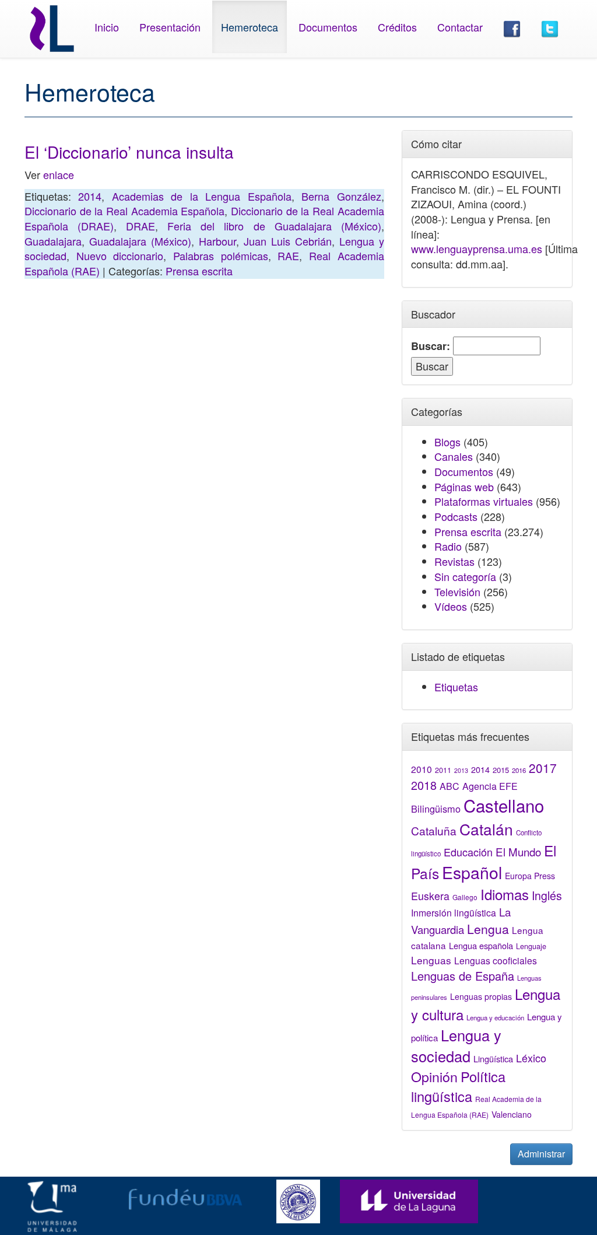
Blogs (447, 441)
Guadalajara (53, 241)
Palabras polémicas (220, 255)
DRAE (140, 225)
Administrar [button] (541, 1153)
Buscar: (430, 346)
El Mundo (518, 851)
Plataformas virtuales (483, 501)
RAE (288, 255)
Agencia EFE (490, 786)
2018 (424, 784)
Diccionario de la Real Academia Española (124, 210)
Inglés (547, 895)
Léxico (531, 1057)
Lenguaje (531, 946)
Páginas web (464, 486)
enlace (58, 174)
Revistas (454, 561)
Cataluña (433, 830)
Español (472, 872)
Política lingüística (458, 1086)
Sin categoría (465, 576)
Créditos (397, 26)
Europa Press (530, 875)
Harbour (217, 241)
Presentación (170, 26)
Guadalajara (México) (140, 241)
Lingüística (493, 1058)
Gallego (464, 897)
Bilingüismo (436, 809)
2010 (421, 768)
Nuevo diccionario (120, 255)
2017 (543, 767)
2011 (443, 770)
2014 (89, 196)
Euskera (430, 895)
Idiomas (504, 894)
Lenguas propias (481, 996)
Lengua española (481, 945)
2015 (501, 769)
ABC (449, 786)
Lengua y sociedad (456, 1045)
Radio (448, 546)
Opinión (434, 1076)
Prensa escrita (199, 270)
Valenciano (511, 1114)
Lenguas (431, 960)
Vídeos (450, 606)
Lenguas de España (462, 975)
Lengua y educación (495, 1017)
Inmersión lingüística (453, 912)
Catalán (486, 828)
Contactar (460, 26)
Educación (468, 851)
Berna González (341, 196)
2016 (519, 770)
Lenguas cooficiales (495, 960)
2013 (461, 770)
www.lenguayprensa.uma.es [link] (476, 248)
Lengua (488, 928)
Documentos (327, 26)
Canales (453, 456)
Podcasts (455, 516)
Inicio (106, 26)
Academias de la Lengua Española (202, 196)
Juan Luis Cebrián (288, 241)
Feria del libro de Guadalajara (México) (274, 225)
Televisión (457, 591)
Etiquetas (456, 686)
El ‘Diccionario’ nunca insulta (129, 151)
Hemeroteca (249, 26)
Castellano (503, 805)
